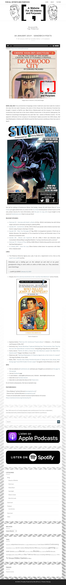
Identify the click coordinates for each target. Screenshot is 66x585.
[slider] (57, 45)
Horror (56, 548)
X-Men (29, 558)
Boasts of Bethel (13, 480)
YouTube (58, 2)
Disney (27, 548)
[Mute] (53, 46)
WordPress (37, 581)
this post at (40, 212)
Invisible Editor (35, 38)
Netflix (48, 551)
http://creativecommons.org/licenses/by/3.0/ (18, 398)
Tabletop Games (53, 554)
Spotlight (11, 491)
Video (8, 517)
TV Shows (10, 558)
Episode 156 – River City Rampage (19, 231)
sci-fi (22, 554)
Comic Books (40, 544)
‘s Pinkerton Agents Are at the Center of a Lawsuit (39, 355)
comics (47, 544)
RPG (20, 554)
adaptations (14, 544)
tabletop (47, 554)
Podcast (9, 506)
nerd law (44, 551)
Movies (36, 551)
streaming (42, 554)
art (25, 544)
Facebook (16, 373)
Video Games (20, 558)
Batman (31, 544)
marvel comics (27, 551)
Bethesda (35, 544)
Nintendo (53, 551)
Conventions (9, 548)
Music (41, 551)
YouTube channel (23, 377)
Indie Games (10, 551)
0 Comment (46, 38)
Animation (21, 544)
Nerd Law (11, 484)
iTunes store (34, 380)
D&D (17, 548)
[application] (33, 45)
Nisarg (48, 581)
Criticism (13, 548)
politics (13, 554)
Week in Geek (12, 494)
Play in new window (16, 48)
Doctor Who (33, 548)
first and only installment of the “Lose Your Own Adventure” (33, 276)
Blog (8, 477)
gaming (52, 547)
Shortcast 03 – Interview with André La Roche (22, 222)
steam (38, 554)
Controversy (54, 544)
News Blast (12, 487)
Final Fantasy (44, 548)
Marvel (22, 551)
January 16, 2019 (26, 271)
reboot (16, 554)
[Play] (8, 46)
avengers (27, 544)
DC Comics (21, 548)
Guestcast (10, 502)
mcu (31, 551)
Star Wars (34, 554)
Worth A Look (12, 498)
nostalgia (8, 554)
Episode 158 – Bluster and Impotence (20, 237)
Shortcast (10, 513)
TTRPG (58, 554)
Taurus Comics (10, 572)
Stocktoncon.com (16, 214)
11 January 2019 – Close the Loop (19, 246)
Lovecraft (16, 551)
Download (25, 48)
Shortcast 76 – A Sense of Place (18, 242)
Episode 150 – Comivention (16, 226)
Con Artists (12, 509)
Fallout (39, 548)
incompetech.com (30, 391)
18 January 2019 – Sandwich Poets (33, 36)
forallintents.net (25, 369)
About (52, 2)
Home (46, 2)
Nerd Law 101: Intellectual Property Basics (31, 342)
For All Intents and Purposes (17, 2)
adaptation (8, 544)
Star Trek (27, 554)
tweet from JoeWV (14, 258)
